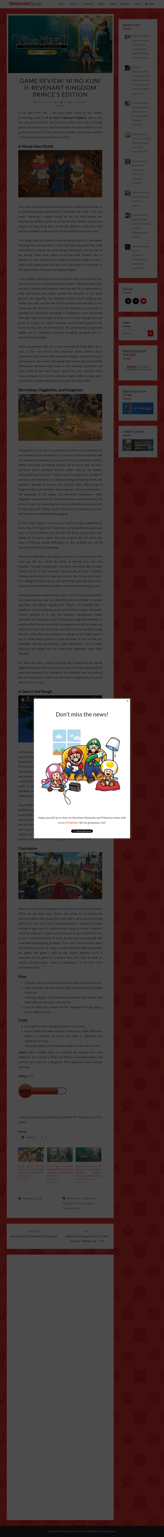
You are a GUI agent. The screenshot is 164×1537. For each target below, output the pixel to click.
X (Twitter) (71, 822)
